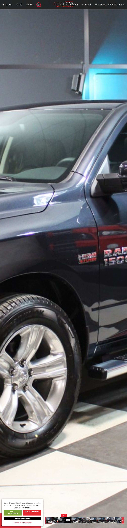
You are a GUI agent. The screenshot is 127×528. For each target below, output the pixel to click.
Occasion (7, 4)
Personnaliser (22, 518)
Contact (86, 4)
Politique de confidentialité (22, 522)
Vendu (29, 4)
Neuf (19, 4)
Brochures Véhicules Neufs (110, 4)
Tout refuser (32, 511)
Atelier (74, 4)
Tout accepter (13, 512)
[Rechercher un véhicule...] (38, 4)
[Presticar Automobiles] (64, 4)
